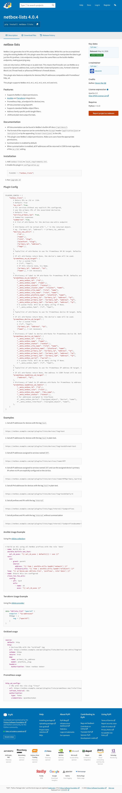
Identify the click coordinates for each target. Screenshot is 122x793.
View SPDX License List (98, 96)
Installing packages (46, 720)
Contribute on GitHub (86, 727)
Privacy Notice (106, 729)
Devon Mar (99, 83)
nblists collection (18, 538)
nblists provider (17, 603)
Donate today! (9, 737)
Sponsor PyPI (85, 735)
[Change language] (115, 5)
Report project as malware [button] (103, 113)
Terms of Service (107, 720)
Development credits (88, 738)
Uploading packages (46, 723)
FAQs (41, 735)
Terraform (21, 98)
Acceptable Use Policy (106, 734)
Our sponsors (65, 735)
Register (107, 5)
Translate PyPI (86, 732)
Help (81, 5)
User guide (43, 726)
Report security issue (109, 723)
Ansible (10, 98)
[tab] (11, 35)
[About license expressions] (107, 90)
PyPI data (93, 47)
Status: (14, 731)
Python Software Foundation (14, 722)
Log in (97, 5)
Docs (89, 5)
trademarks (51, 788)
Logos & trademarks (67, 732)
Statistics (63, 729)
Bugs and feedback (87, 723)
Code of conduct (107, 726)
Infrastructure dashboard (65, 724)
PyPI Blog (63, 720)
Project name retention (44, 730)
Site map (111, 788)
